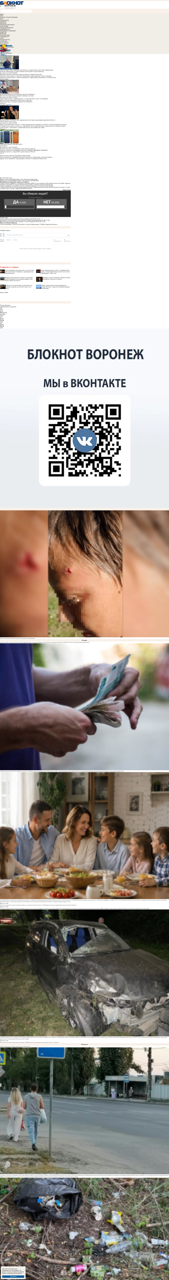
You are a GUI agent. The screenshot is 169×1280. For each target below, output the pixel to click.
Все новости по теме (5, 73)
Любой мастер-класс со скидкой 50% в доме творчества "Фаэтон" (17, 148)
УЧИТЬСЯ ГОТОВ (9, 47)
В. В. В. (2, 153)
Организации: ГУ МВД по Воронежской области (44, 224)
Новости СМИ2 (4, 292)
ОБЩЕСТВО (3, 32)
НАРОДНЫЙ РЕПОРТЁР (6, 27)
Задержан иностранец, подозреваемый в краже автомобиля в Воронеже (60, 905)
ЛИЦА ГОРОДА (4, 26)
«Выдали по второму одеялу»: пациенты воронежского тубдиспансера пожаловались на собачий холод (28, 77)
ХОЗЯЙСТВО (3, 41)
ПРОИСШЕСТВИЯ (5, 35)
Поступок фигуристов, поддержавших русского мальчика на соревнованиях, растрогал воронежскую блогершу (76, 908)
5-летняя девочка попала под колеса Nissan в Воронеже (15, 219)
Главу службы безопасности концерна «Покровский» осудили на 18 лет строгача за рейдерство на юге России (26, 908)
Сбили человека (4, 224)
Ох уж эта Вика (4, 79)
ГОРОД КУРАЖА (4, 20)
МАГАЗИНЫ (8, 53)
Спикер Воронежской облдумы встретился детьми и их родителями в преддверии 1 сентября (94, 900)
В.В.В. (1, 19)
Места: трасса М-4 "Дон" (15, 224)
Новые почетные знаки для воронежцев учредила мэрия (77, 642)
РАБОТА (9, 45)
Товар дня (2, 129)
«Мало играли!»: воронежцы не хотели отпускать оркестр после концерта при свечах (150, 1175)
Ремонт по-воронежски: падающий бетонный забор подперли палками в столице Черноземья (22, 1175)
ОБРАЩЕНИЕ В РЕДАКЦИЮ (8, 30)
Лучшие (9, 240)
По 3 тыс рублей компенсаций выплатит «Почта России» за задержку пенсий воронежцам (135, 900)
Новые (2, 240)
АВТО (1, 16)
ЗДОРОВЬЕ (3, 22)
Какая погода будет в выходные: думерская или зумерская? (16, 101)
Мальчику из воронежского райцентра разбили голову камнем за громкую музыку (17, 638)
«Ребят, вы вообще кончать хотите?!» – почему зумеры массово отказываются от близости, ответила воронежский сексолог (33, 124)
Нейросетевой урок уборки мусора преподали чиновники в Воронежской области (106, 771)
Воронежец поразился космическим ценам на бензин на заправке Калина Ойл (21, 74)
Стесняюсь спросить (5, 104)
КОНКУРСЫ (3, 23)
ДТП (1, 178)
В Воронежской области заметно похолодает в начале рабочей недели (137, 1037)
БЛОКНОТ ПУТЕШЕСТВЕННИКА (9, 17)
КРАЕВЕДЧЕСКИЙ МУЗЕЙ (7, 24)
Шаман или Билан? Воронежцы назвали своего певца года (15, 100)
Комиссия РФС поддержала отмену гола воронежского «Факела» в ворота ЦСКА (102, 1037)
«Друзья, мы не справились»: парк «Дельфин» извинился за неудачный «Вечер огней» (63, 1037)
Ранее (15, 240)
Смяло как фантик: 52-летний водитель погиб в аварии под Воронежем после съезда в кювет (22, 1037)
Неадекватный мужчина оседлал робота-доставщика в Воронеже (20, 1176)
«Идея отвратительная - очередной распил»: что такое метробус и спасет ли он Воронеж (24, 98)
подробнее (13, 306)
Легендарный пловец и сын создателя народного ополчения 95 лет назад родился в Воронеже (42, 642)
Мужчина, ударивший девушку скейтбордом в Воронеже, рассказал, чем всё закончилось (52, 900)
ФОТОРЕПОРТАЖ (5, 39)
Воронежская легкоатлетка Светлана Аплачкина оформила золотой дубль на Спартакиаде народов (107, 1175)
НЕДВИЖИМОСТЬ (5, 29)
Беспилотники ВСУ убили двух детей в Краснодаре (13, 1042)
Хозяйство (3, 103)
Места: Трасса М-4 (27, 224)
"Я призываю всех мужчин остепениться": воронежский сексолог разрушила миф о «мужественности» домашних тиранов (32, 126)
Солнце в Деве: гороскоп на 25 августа (10, 642)
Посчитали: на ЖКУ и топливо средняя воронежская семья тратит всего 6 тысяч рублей (68, 771)
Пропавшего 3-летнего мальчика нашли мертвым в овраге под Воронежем (20, 220)
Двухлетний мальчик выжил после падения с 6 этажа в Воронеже (17, 221)
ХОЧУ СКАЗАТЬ (4, 42)
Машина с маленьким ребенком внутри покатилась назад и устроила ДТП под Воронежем (64, 1175)
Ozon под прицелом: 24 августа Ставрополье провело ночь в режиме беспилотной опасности (22, 905)
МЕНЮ (2, 14)
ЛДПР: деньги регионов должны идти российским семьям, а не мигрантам (43, 1042)
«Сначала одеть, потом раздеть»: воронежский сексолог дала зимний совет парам (22, 127)
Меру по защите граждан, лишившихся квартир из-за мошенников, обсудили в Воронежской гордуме (127, 908)
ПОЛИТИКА (3, 33)
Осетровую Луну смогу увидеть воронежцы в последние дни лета (16, 1046)
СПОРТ (2, 38)
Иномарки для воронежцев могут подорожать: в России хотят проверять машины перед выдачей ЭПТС (24, 771)
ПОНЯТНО (13, 1276)
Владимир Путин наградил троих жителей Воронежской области (16, 900)
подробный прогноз (5, 306)
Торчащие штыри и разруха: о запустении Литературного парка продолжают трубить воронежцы (26, 76)
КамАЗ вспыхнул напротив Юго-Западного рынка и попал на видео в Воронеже (57, 1176)
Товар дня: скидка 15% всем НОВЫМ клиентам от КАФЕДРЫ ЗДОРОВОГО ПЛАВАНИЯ (23, 150)
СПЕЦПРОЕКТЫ (4, 36)
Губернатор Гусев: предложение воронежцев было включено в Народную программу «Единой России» (48, 901)
